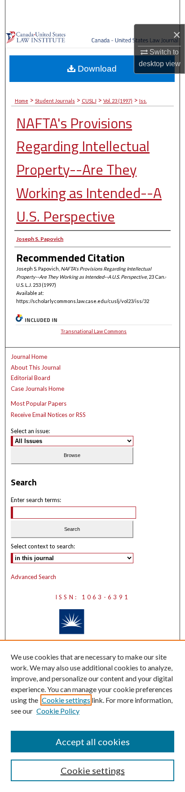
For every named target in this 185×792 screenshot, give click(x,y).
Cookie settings (66, 700)
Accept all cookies (93, 741)
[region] (92, 716)
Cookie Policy (57, 710)
